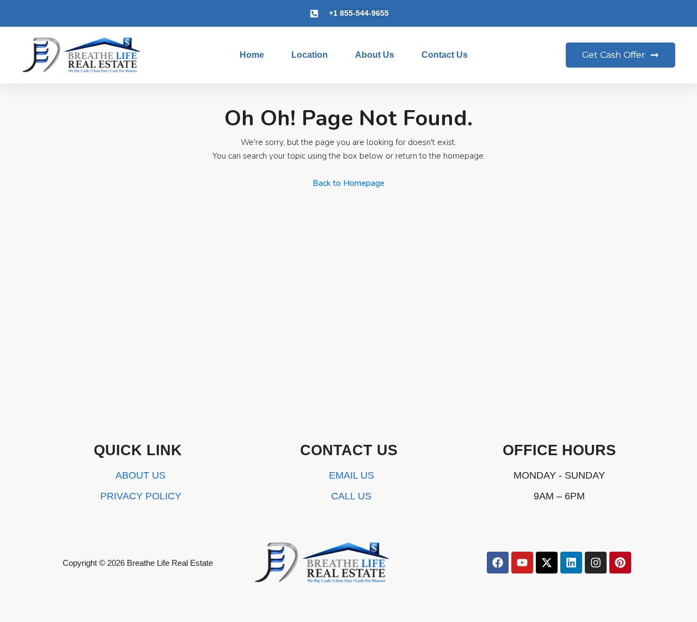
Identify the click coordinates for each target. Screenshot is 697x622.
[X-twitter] (547, 562)
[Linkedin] (571, 562)
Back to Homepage (348, 183)
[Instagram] (596, 562)
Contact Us (444, 54)
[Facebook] (498, 562)
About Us (374, 54)
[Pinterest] (620, 562)
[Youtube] (522, 562)
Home (252, 54)
